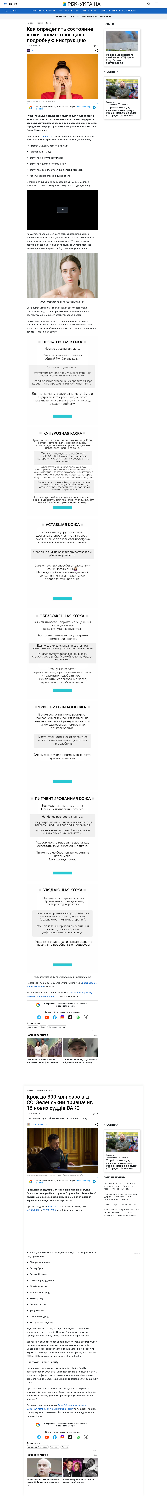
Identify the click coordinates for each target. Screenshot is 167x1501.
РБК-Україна (54, 1206)
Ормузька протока (89, 16)
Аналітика (49, 10)
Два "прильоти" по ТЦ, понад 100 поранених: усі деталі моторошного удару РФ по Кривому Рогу (120, 1186)
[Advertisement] (62, 1231)
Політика (63, 10)
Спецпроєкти (127, 10)
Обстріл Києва (61, 16)
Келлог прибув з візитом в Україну (120, 1204)
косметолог (32, 1027)
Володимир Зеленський (37, 1447)
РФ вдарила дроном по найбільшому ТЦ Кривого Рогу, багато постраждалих (121, 58)
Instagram (48, 136)
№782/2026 (33, 1210)
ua (5, 4)
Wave (104, 10)
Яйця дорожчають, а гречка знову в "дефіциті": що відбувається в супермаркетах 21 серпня (120, 1197)
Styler (113, 10)
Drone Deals (74, 16)
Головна (30, 23)
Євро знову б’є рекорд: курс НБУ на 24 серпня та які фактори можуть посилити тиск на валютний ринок (122, 1212)
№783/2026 (49, 1210)
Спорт (95, 10)
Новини (36, 10)
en (10, 4)
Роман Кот (110, 102)
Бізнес (75, 10)
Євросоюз (54, 1447)
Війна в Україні (105, 16)
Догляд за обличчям (57, 1027)
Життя (85, 10)
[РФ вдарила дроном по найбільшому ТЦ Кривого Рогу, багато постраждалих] (122, 41)
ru (15, 4)
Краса (48, 23)
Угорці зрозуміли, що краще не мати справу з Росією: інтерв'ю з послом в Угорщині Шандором (121, 111)
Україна (65, 1447)
